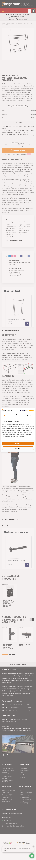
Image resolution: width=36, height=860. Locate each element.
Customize (18, 448)
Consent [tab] (6, 416)
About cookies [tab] (18, 415)
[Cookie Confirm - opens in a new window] (27, 410)
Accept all (18, 443)
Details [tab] (29, 416)
